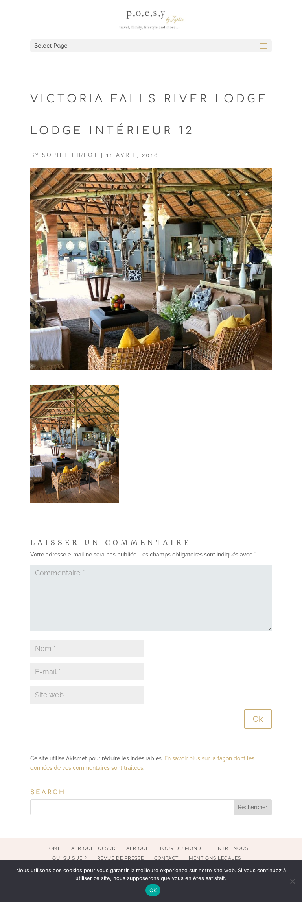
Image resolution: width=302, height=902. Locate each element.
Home (53, 848)
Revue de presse (120, 858)
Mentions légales (215, 858)
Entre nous (231, 848)
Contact (166, 858)
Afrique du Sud (93, 848)
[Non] (292, 881)
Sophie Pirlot (70, 155)
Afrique (137, 848)
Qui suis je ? (69, 858)
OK (153, 890)
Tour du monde (181, 848)
